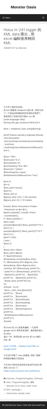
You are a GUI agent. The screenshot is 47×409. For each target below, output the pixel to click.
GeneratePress (38, 405)
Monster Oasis (23, 7)
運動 (32, 382)
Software (38, 378)
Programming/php (24, 378)
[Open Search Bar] (43, 17)
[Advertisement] (23, 77)
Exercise (10, 378)
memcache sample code (18, 393)
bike (8, 382)
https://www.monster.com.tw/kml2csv (22, 371)
